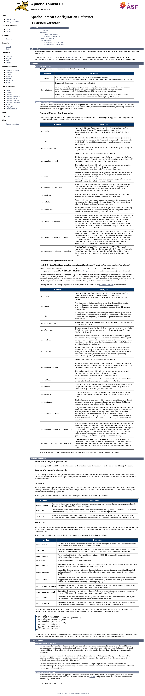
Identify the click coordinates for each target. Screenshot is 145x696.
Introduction (44, 30)
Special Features (45, 40)
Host (7, 61)
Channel (9, 94)
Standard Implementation (53, 36)
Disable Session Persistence (54, 45)
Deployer (9, 107)
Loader (8, 74)
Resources (9, 80)
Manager (9, 76)
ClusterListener (11, 109)
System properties (12, 124)
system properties (87, 271)
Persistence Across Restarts (53, 43)
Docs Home (10, 20)
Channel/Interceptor (13, 102)
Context (9, 56)
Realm (8, 78)
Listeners (9, 72)
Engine (8, 58)
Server (8, 29)
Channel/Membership (13, 96)
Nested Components (47, 38)
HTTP (8, 47)
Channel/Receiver (12, 100)
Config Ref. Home (12, 22)
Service (8, 31)
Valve (8, 83)
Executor (9, 39)
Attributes (43, 32)
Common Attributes (51, 34)
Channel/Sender (11, 98)
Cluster (8, 63)
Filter (8, 116)
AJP (7, 49)
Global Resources (12, 70)
